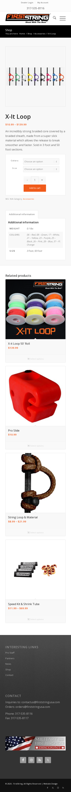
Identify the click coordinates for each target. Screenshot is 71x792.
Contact (9, 675)
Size (14, 168)
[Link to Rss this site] (63, 787)
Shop (8, 30)
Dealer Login (27, 2)
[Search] (52, 18)
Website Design (50, 783)
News (8, 663)
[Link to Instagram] (57, 787)
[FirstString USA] (29, 18)
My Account (42, 2)
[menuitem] (27, 2)
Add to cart (34, 188)
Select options (37, 359)
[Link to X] (52, 787)
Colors (14, 160)
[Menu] (61, 18)
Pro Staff (9, 652)
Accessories (28, 199)
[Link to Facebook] (47, 787)
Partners (9, 658)
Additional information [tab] (22, 214)
